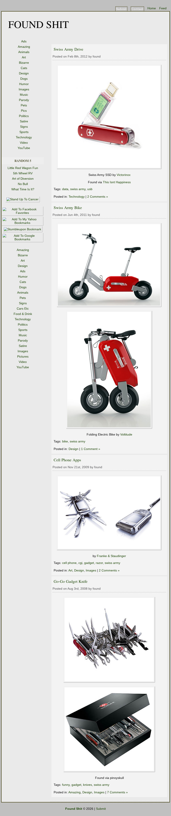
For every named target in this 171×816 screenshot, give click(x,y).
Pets (24, 105)
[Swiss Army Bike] (109, 306)
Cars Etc (23, 308)
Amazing (24, 46)
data (65, 189)
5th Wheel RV (23, 173)
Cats (24, 68)
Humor (24, 84)
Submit (121, 9)
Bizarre (24, 62)
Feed (163, 8)
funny (66, 784)
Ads (23, 41)
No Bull (23, 184)
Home (151, 8)
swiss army (78, 189)
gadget (89, 563)
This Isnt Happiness (117, 182)
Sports (23, 132)
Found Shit (38, 24)
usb (89, 189)
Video (24, 142)
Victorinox (123, 175)
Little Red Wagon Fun (23, 168)
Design (24, 73)
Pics (24, 110)
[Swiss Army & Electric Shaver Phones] (109, 549)
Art (24, 57)
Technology (24, 137)
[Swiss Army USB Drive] (109, 168)
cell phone (69, 563)
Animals (23, 52)
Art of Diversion (23, 178)
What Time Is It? (22, 189)
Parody (24, 100)
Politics (24, 116)
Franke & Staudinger (111, 556)
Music (24, 94)
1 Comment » (90, 449)
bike (65, 441)
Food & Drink (23, 314)
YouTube (24, 148)
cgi (80, 563)
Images (24, 89)
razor (99, 563)
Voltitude (126, 434)
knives (87, 784)
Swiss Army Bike (68, 207)
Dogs (24, 78)
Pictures (22, 356)
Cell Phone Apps (67, 459)
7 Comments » (117, 792)
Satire (24, 121)
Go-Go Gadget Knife (71, 581)
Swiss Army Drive (68, 49)
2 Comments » (97, 196)
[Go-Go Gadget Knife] (109, 682)
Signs (24, 126)
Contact (137, 9)
